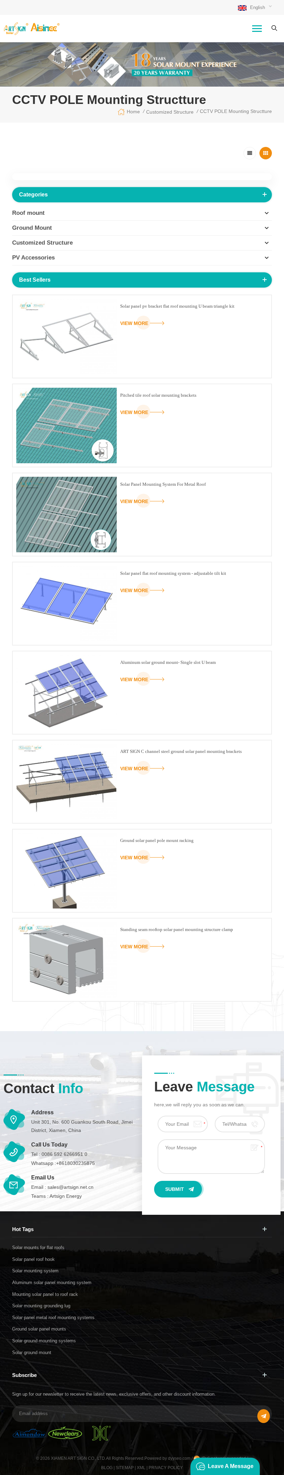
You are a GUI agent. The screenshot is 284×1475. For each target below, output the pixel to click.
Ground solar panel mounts (39, 1329)
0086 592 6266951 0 (64, 1154)
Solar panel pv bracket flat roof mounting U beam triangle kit (177, 306)
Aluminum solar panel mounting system (51, 1282)
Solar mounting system (35, 1270)
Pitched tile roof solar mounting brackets (158, 395)
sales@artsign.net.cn (70, 1187)
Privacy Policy (166, 1467)
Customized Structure (170, 112)
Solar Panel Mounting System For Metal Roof (163, 484)
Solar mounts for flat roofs (38, 1247)
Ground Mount (32, 228)
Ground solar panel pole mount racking (157, 840)
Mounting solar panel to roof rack (45, 1294)
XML (141, 1467)
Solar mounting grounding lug (41, 1305)
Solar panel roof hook (33, 1259)
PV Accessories (33, 257)
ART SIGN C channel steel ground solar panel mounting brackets (181, 751)
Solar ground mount (31, 1352)
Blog (107, 1467)
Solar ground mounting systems (44, 1340)
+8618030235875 (75, 1163)
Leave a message (231, 1466)
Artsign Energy (66, 1196)
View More (134, 323)
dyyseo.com (180, 1458)
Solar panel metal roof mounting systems (53, 1317)
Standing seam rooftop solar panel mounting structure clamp (176, 929)
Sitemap (125, 1467)
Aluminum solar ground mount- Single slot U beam (168, 662)
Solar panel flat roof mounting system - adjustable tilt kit (173, 573)
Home (133, 111)
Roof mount (28, 213)
